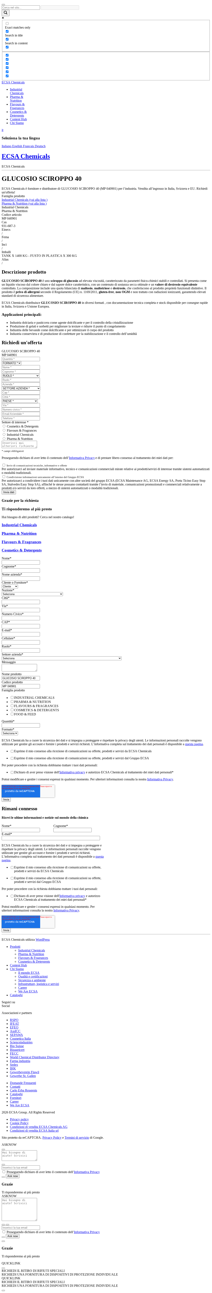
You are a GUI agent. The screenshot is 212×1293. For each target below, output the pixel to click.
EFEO (14, 1027)
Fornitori (15, 1098)
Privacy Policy (51, 1137)
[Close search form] (3, 4)
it (2, 130)
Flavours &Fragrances (17, 106)
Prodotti (15, 946)
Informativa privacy (72, 772)
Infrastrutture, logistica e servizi (38, 984)
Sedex (14, 1064)
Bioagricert (17, 1050)
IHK (13, 1068)
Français (29, 146)
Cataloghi (16, 995)
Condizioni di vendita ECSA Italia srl (34, 1130)
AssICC (15, 1031)
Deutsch (40, 146)
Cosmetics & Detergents (18, 113)
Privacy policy (19, 1119)
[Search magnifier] (6, 13)
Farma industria (20, 1061)
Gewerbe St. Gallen (23, 1076)
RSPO (14, 1020)
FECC (14, 1053)
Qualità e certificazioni (33, 976)
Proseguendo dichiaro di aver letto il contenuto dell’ (53, 1172)
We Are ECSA (28, 991)
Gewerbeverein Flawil (24, 1072)
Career (22, 987)
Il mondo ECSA (29, 972)
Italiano (7, 146)
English (17, 146)
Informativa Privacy (82, 458)
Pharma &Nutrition (16, 98)
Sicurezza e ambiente (32, 980)
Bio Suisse (17, 1046)
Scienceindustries (21, 1042)
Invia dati (8, 492)
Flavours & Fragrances (22, 430)
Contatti (15, 1086)
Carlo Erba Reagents (23, 1090)
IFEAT (14, 1023)
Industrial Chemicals (24, 200)
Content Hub (18, 119)
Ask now (12, 1176)
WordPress (43, 939)
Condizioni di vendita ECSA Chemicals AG (38, 1127)
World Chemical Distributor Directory (34, 1057)
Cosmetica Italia (20, 1038)
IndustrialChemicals (17, 91)
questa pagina (194, 744)
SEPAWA (16, 1035)
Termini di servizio (77, 1137)
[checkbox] (106, 705)
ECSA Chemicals (13, 82)
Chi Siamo (17, 123)
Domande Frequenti (23, 1083)
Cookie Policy (19, 1123)
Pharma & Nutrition (24, 203)
